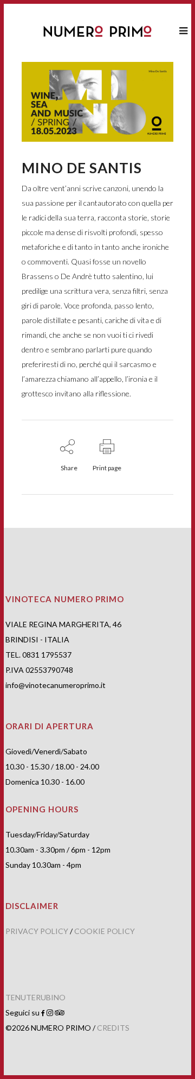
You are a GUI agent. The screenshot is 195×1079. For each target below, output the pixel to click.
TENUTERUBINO (35, 997)
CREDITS (113, 1027)
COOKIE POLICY (104, 931)
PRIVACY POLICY (36, 931)
